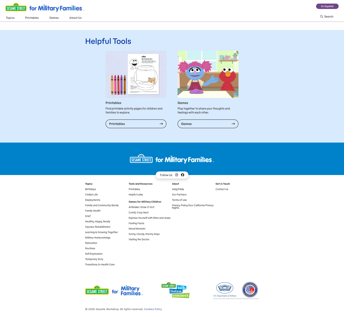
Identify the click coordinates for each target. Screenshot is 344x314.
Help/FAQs (178, 189)
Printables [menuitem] (32, 18)
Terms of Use (179, 200)
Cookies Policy (153, 309)
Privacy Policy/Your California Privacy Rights (193, 206)
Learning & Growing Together (101, 232)
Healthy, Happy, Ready (97, 221)
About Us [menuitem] (75, 18)
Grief (88, 216)
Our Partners (179, 194)
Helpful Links (136, 194)
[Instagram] (176, 175)
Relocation (91, 243)
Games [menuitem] (54, 18)
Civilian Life (91, 194)
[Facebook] (182, 175)
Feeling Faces (136, 223)
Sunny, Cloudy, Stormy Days (144, 234)
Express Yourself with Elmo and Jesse (150, 217)
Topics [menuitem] (10, 18)
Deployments (92, 200)
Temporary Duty (94, 259)
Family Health (93, 210)
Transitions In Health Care (100, 264)
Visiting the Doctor (139, 239)
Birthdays (90, 189)
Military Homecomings (97, 237)
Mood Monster (137, 228)
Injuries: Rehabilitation (97, 226)
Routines (90, 248)
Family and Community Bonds (102, 205)
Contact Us (222, 189)
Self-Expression (93, 253)
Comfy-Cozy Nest (139, 212)
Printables (134, 189)
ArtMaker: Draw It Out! (141, 207)
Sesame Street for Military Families (44, 7)
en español (327, 6)
